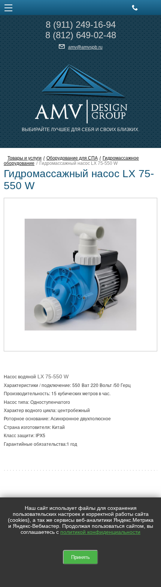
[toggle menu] (8, 7)
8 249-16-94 (81, 24)
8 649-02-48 (80, 35)
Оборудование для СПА (72, 158)
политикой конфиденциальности (100, 532)
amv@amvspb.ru (85, 47)
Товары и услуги (24, 158)
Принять (80, 557)
